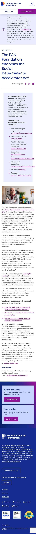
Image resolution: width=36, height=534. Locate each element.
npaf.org (22, 169)
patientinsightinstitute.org (21, 175)
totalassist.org (16, 138)
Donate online (11, 419)
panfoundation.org (18, 154)
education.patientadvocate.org (22, 158)
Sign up (6, 482)
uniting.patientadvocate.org (21, 133)
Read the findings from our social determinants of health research (17, 308)
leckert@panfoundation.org (17, 375)
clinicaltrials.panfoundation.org (23, 166)
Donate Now (26, 11)
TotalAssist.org (26, 29)
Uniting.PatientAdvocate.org (11, 461)
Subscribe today (12, 399)
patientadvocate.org (18, 148)
